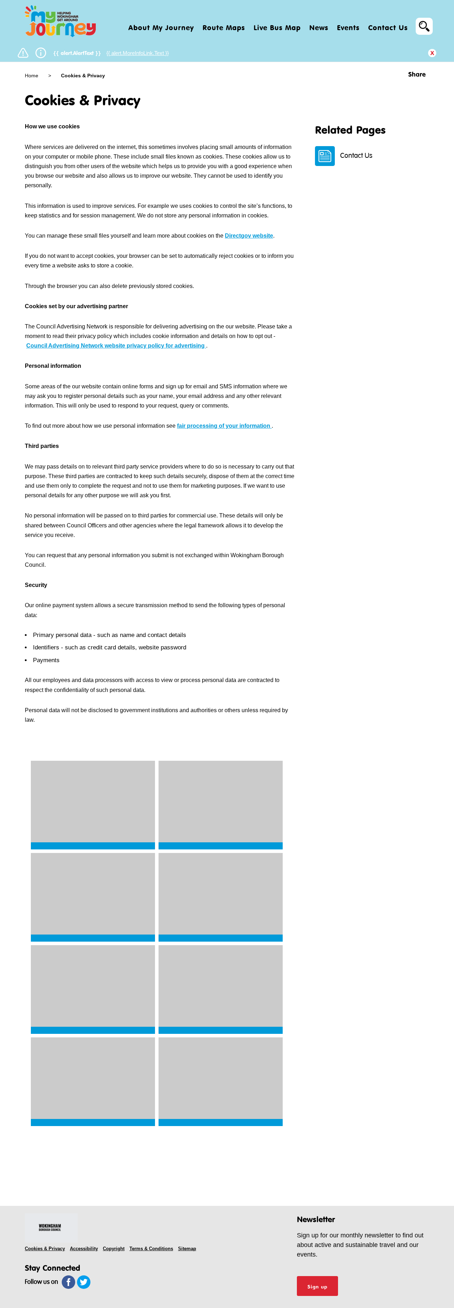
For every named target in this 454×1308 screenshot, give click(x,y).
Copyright (113, 1248)
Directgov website (249, 236)
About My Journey (161, 26)
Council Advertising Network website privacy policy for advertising (116, 346)
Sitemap (187, 1248)
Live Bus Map (277, 26)
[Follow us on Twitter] (83, 1282)
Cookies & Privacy (45, 1248)
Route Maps (224, 26)
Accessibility (84, 1248)
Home (32, 75)
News (318, 26)
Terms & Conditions (151, 1248)
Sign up (317, 1286)
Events (348, 26)
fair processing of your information (224, 426)
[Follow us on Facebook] (68, 1282)
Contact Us (388, 26)
